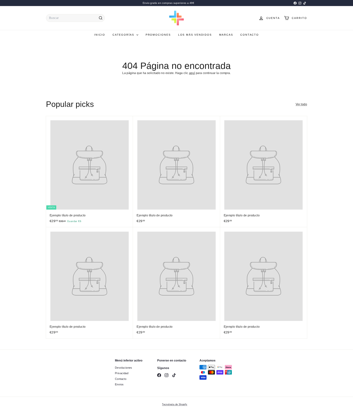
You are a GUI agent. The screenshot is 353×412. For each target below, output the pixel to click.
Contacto (249, 34)
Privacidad (121, 373)
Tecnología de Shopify (174, 404)
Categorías (124, 34)
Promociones (158, 34)
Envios (119, 384)
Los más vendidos (195, 34)
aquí (192, 73)
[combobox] (75, 18)
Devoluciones (123, 367)
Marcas (226, 34)
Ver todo (301, 104)
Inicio (99, 34)
